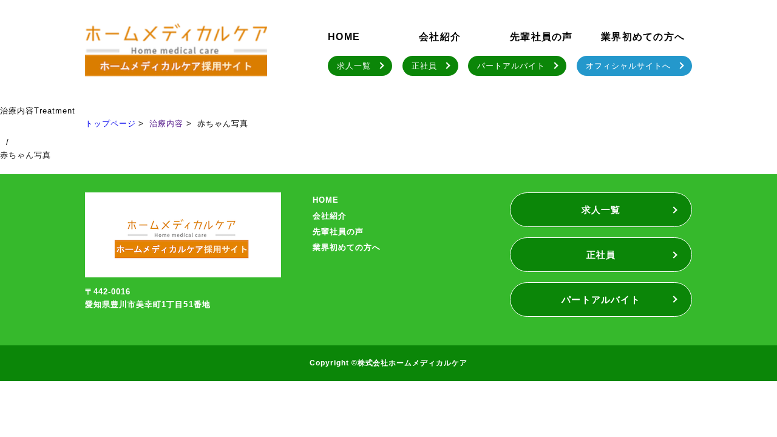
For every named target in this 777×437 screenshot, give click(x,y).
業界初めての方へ (643, 37)
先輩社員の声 (541, 37)
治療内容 (166, 123)
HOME (344, 37)
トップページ (110, 123)
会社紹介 (440, 37)
